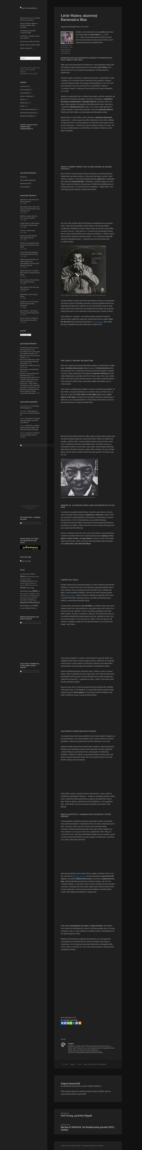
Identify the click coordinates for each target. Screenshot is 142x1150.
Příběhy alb (23, 103)
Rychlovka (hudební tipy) (28, 113)
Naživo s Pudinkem (26, 96)
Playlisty (22, 99)
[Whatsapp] (70, 1023)
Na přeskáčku (24, 93)
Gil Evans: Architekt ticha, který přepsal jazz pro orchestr (30, 435)
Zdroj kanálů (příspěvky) (28, 180)
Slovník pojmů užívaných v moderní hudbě (28, 32)
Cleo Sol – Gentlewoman (27, 230)
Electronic (27, 583)
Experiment (22, 585)
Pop (32, 596)
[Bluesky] (62, 1023)
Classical (28, 579)
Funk (22, 587)
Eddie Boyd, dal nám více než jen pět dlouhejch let (30, 413)
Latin (39, 591)
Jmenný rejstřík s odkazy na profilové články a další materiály (29, 25)
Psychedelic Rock (24, 600)
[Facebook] (76, 1023)
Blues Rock (28, 576)
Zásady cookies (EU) (26, 48)
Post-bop (22, 598)
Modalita (32, 593)
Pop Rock (36, 596)
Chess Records (92, 1064)
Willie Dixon (70, 595)
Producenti (33, 598)
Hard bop (23, 591)
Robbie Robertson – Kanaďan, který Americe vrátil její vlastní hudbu (30, 273)
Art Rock (22, 574)
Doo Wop (22, 583)
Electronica (33, 583)
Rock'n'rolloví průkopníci (28, 109)
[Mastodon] (65, 1023)
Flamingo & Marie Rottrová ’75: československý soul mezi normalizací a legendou (30, 379)
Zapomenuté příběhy (26, 116)
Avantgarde (28, 574)
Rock (37, 602)
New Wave (37, 593)
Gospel (32, 588)
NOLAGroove (27, 596)
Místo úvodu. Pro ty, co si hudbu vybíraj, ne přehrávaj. (30, 19)
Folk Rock (31, 585)
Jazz (35, 590)
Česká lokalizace (25, 187)
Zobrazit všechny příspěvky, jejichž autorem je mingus (85, 1052)
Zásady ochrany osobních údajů (30, 45)
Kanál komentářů (25, 183)
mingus (72, 1064)
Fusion (27, 588)
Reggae (34, 600)
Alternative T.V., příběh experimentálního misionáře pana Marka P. (30, 420)
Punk (31, 600)
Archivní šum (24, 86)
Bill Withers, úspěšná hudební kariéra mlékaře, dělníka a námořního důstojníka (29, 391)
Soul (35, 605)
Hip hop (30, 591)
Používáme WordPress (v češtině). (93, 1146)
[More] (80, 1023)
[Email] (68, 1023)
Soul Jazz (22, 608)
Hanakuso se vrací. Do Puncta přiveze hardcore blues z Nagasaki (29, 304)
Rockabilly (30, 606)
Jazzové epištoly (25, 90)
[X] (73, 1023)
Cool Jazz (36, 581)
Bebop (33, 574)
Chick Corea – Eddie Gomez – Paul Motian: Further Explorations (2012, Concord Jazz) (30, 385)
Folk (26, 585)
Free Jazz (35, 585)
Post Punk (28, 598)
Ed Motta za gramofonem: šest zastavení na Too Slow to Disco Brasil (29, 245)
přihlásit (97, 1086)
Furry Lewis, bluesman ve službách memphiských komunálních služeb (30, 361)
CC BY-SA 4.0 (94, 1050)
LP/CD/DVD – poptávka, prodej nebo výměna (29, 37)
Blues (22, 576)
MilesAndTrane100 (25, 593)
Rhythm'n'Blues (27, 602)
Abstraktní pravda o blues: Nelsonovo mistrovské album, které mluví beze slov (30, 209)
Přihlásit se (23, 177)
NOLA (21, 596)
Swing (27, 608)
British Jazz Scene (35, 576)
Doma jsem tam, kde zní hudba (29, 41)
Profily (22, 106)
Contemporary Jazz (26, 581)
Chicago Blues (23, 579)
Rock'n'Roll (24, 606)
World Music (33, 608)
